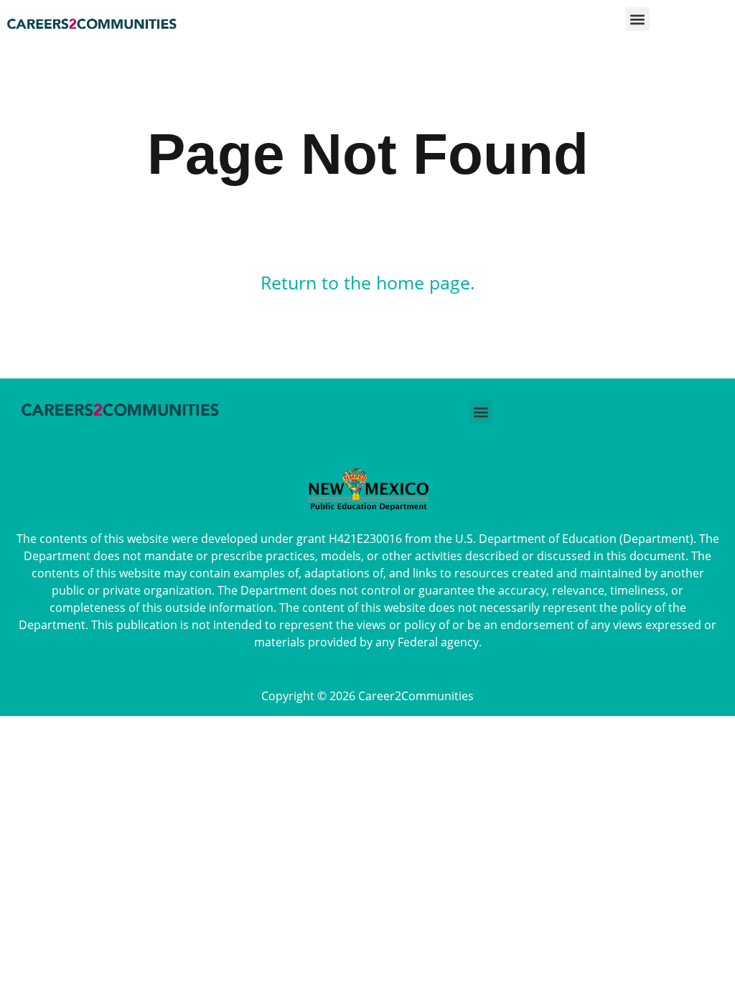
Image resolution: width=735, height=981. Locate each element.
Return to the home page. (368, 282)
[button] (638, 23)
